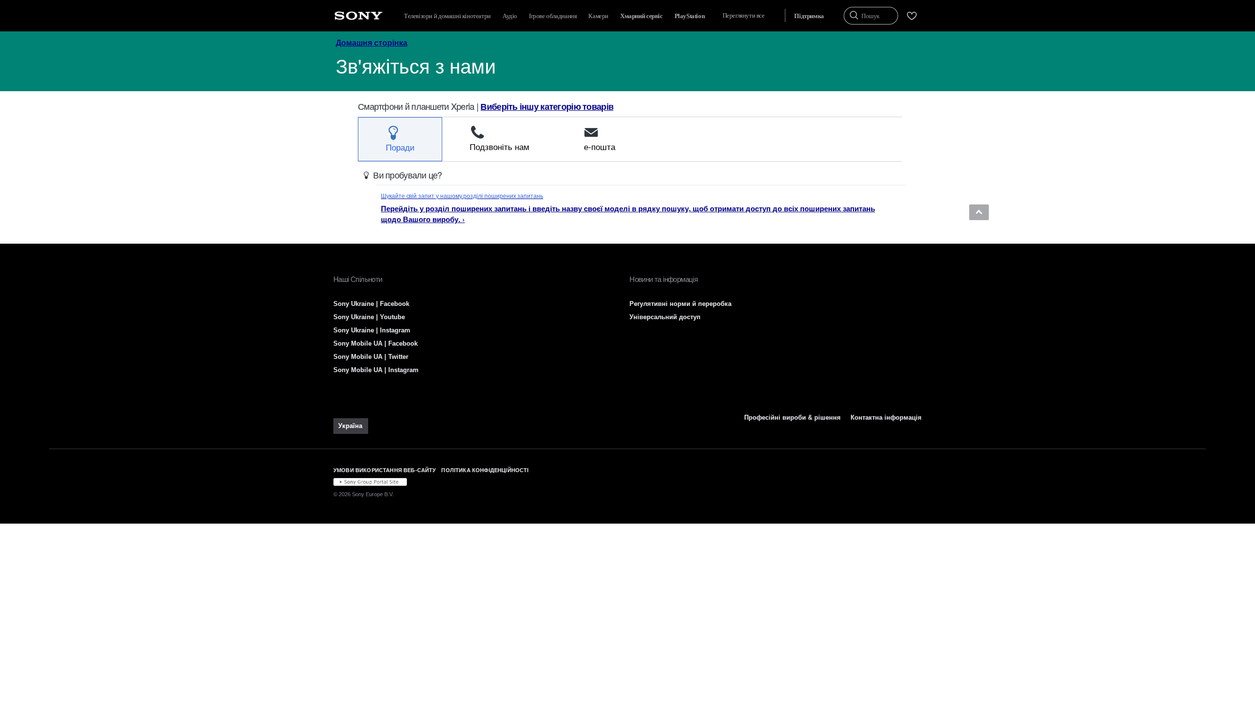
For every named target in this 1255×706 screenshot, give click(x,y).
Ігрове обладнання (553, 16)
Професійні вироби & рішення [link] (792, 417)
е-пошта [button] (599, 146)
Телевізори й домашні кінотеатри (447, 16)
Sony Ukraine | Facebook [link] (371, 303)
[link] (350, 426)
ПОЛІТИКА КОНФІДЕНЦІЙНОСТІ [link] (484, 470)
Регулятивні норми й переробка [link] (680, 303)
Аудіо (509, 16)
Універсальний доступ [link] (665, 317)
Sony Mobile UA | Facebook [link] (375, 343)
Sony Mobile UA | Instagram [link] (376, 370)
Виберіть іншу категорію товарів (546, 106)
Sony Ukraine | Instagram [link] (371, 330)
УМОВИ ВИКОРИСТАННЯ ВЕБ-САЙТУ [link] (384, 470)
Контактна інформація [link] (886, 417)
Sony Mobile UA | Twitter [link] (370, 356)
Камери (598, 16)
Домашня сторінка (371, 42)
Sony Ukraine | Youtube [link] (369, 317)
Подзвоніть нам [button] (499, 146)
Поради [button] (400, 147)
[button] (979, 212)
